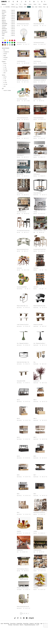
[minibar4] (40, 529)
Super (36, 6)
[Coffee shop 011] (23, 191)
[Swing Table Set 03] (40, 191)
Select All (13, 10)
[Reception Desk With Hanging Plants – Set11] (23, 586)
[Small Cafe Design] (40, 97)
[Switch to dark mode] (37, 1)
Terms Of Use (13, 623)
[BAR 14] (23, 417)
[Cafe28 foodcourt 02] (23, 59)
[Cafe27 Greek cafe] (40, 59)
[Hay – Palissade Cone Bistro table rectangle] (23, 341)
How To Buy (37, 623)
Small (25, 6)
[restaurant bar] (23, 548)
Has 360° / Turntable (7, 90)
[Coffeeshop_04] (40, 153)
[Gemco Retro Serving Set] (23, 97)
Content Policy (19, 623)
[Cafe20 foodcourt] (40, 135)
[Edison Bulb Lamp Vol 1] (23, 41)
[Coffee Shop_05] (23, 153)
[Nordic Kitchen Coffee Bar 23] (40, 511)
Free (17, 4)
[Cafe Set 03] (23, 266)
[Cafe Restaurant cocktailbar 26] (40, 78)
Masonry (40, 6)
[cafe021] (23, 135)
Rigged (5, 55)
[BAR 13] (40, 417)
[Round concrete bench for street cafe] (23, 247)
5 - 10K (5, 65)
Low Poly (5, 59)
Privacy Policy (25, 623)
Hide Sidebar (7, 6)
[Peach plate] (40, 586)
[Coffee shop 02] (40, 172)
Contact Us (31, 623)
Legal (2, 623)
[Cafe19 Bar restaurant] (23, 210)
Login (41, 623)
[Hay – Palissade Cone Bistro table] (40, 341)
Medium (29, 6)
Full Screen (13, 6)
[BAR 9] (40, 454)
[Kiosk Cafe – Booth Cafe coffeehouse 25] (23, 78)
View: (17, 7)
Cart (37, 624)
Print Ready (6, 57)
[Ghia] (40, 360)
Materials (4, 4)
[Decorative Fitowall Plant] (23, 285)
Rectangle (21, 6)
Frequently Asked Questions (29, 624)
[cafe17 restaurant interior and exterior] (40, 567)
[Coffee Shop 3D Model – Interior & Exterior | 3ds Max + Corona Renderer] (40, 229)
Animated (5, 53)
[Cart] (42, 1)
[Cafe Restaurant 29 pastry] (40, 41)
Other (40, 4)
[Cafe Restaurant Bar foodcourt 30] (23, 22)
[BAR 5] (40, 492)
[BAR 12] (23, 435)
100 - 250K (5, 70)
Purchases (10, 624)
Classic (35, 4)
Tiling (44, 6)
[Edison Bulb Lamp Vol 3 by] (40, 22)
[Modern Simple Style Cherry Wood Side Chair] (23, 605)
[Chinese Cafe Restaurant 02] (23, 116)
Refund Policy (6, 623)
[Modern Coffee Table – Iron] (23, 304)
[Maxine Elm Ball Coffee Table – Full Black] (40, 304)
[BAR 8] (23, 473)
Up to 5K (5, 63)
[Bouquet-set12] (40, 379)
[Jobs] (26, 1)
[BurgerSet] (23, 529)
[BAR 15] (40, 398)
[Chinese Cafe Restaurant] (40, 116)
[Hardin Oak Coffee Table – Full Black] (23, 360)
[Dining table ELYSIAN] (23, 379)
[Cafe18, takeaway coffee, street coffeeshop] (23, 567)
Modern (30, 4)
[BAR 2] (23, 511)
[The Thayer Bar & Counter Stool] (23, 229)
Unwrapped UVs (6, 51)
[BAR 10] (23, 454)
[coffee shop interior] (40, 548)
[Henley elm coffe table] (40, 323)
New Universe (16, 624)
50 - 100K (5, 69)
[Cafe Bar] (40, 210)
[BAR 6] (23, 492)
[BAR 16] (23, 398)
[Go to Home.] (4, 1)
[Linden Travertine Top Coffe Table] (23, 323)
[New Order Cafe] (23, 172)
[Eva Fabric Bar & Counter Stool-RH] (40, 247)
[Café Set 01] (40, 285)
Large (33, 6)
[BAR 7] (40, 473)
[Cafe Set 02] (40, 266)
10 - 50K (5, 67)
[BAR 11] (40, 435)
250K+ (5, 72)
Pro (20, 4)
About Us (21, 624)
